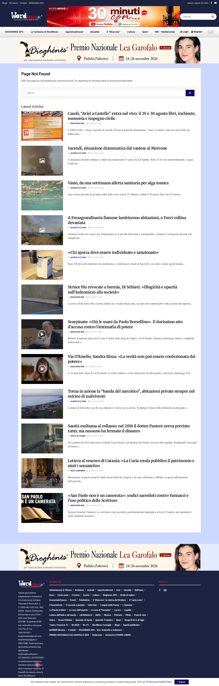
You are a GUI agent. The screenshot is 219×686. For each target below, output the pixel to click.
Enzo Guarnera (78, 470)
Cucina (86, 595)
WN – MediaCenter (165, 32)
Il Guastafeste (55, 605)
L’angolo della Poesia (109, 605)
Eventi (73, 600)
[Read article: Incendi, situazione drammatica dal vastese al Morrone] (42, 161)
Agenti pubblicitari (131, 624)
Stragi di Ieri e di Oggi (134, 620)
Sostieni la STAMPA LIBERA (118, 634)
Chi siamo (13, 3)
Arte (118, 590)
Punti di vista (140, 615)
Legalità (127, 610)
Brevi (51, 595)
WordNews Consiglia (101, 624)
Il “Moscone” (113, 32)
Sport (145, 32)
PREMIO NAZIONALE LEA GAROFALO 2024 (69, 634)
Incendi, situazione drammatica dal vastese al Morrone (117, 148)
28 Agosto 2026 (96, 227)
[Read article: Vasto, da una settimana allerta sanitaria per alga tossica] (42, 195)
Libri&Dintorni (86, 615)
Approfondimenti (74, 32)
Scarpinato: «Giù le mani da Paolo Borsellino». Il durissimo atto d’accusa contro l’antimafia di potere (125, 324)
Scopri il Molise (65, 620)
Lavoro (117, 610)
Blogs (4, 3)
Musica (107, 615)
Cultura (131, 32)
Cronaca (76, 595)
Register (197, 31)
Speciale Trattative (104, 620)
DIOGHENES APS (36, 3)
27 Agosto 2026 (94, 366)
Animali (90, 590)
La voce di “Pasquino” (101, 610)
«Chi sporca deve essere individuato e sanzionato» (113, 252)
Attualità (94, 32)
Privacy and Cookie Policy (159, 682)
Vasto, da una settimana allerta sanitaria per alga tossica (118, 182)
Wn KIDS (75, 624)
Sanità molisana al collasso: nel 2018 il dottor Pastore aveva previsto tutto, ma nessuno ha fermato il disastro (129, 428)
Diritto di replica (127, 595)
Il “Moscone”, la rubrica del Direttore (109, 600)
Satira (52, 620)
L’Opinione (127, 605)
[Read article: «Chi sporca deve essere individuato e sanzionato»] (42, 265)
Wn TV (86, 624)
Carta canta (63, 595)
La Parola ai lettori (57, 610)
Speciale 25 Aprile (84, 620)
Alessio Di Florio (78, 153)
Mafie (98, 615)
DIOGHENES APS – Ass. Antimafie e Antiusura (100, 629)
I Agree (181, 681)
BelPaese (139, 590)
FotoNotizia (84, 600)
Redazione (97, 634)
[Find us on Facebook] (211, 3)
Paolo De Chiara (78, 436)
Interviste (92, 605)
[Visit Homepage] (22, 16)
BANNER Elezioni (57, 629)
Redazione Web (77, 123)
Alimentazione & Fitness (60, 590)
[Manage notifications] (37, 664)
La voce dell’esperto (78, 610)
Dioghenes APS (110, 595)
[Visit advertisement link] (113, 16)
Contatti (23, 3)
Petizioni (118, 615)
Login (185, 31)
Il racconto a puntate (75, 605)
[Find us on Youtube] (215, 3)
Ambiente (79, 590)
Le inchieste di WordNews (44, 32)
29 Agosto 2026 (94, 123)
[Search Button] (213, 16)
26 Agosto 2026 (94, 505)
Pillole (128, 615)
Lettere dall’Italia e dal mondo (62, 615)
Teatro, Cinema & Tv (58, 624)
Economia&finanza (58, 600)
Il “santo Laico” (136, 600)
